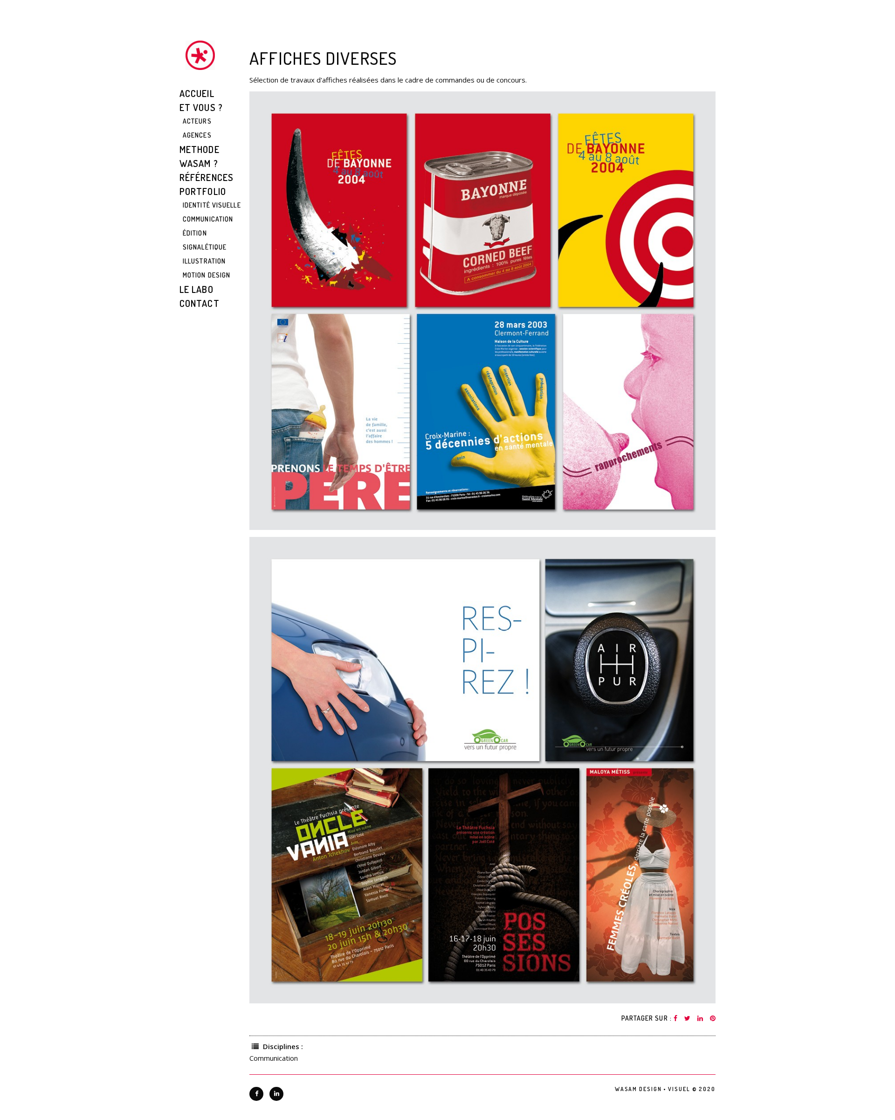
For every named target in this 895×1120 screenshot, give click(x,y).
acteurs (197, 121)
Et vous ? (201, 107)
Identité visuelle (212, 205)
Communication (208, 219)
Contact (199, 303)
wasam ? (198, 163)
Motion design (206, 275)
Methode (199, 149)
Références (206, 177)
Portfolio (202, 191)
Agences (197, 135)
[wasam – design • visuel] (200, 55)
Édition (195, 233)
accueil (196, 93)
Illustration (204, 261)
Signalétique (205, 247)
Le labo (196, 289)
